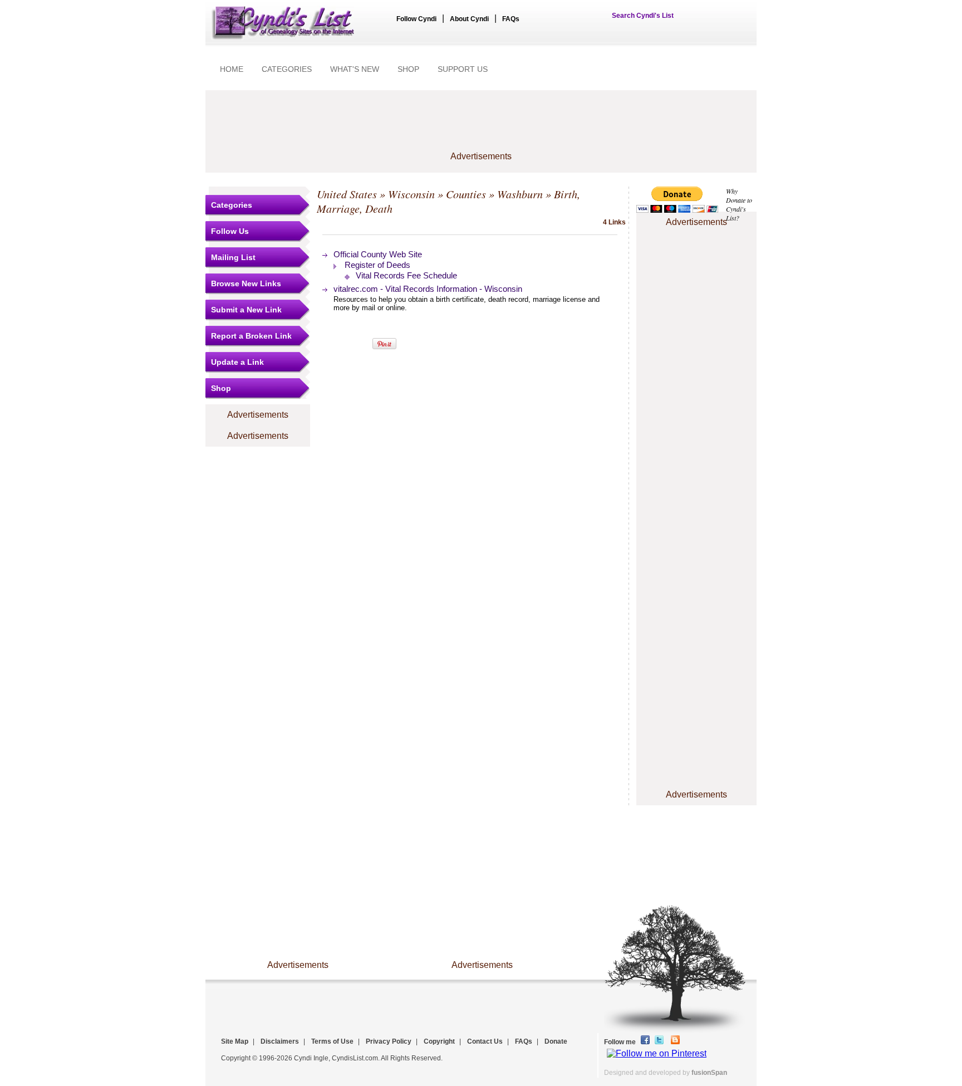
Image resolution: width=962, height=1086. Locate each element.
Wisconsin (411, 194)
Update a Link (237, 362)
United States (347, 194)
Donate (555, 1041)
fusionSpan (709, 1073)
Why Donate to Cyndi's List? (739, 204)
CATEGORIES (287, 69)
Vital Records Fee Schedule (406, 275)
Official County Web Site (377, 254)
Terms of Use (332, 1041)
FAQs (510, 19)
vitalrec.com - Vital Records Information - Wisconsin (427, 288)
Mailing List (233, 257)
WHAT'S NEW (354, 69)
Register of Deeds (377, 265)
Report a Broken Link (251, 335)
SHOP (408, 69)
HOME (231, 69)
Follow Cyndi (416, 19)
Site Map (234, 1041)
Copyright (439, 1041)
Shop (221, 388)
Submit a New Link (246, 309)
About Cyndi (469, 19)
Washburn (520, 194)
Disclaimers (280, 1041)
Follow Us (230, 231)
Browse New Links (246, 283)
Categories (231, 204)
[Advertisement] (481, 126)
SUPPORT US (463, 69)
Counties (466, 194)
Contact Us (485, 1041)
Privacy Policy (388, 1041)
